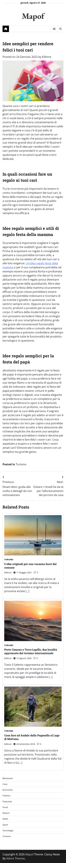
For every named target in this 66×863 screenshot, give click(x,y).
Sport (5, 824)
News (5, 818)
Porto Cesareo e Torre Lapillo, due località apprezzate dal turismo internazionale (30, 651)
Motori (6, 813)
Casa (5, 784)
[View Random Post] (54, 29)
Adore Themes (15, 858)
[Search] (60, 29)
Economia (8, 789)
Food (5, 807)
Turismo (21, 464)
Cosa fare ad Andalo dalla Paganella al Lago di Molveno (32, 737)
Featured (7, 801)
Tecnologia (8, 830)
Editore (46, 57)
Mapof (33, 16)
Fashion (6, 795)
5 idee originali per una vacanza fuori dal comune (30, 565)
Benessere (8, 778)
